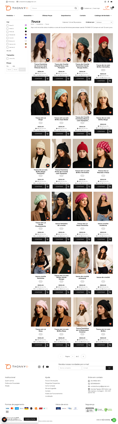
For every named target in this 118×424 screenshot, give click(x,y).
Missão (7, 386)
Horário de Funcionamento (54, 393)
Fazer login (96, 8)
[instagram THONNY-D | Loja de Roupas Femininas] (105, 1)
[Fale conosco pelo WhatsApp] (114, 420)
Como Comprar (50, 386)
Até (14, 66)
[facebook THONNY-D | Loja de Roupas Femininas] (108, 1)
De (7, 66)
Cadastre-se (87, 8)
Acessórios (28, 15)
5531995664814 (95, 383)
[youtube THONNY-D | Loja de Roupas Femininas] (111, 1)
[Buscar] (75, 8)
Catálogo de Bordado (102, 15)
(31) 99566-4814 (95, 381)
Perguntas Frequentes (52, 383)
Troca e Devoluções (51, 381)
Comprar (38, 78)
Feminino (9, 15)
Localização (49, 396)
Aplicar (22, 69)
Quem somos (9, 381)
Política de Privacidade (12, 383)
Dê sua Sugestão (50, 388)
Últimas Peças (47, 15)
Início (32, 24)
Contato (83, 15)
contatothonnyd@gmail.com (27, 1)
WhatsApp (11, 1)
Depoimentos (66, 15)
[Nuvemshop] (103, 420)
